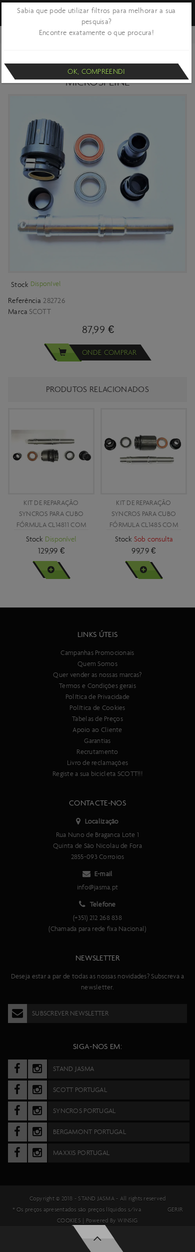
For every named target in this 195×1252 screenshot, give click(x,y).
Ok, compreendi (96, 71)
